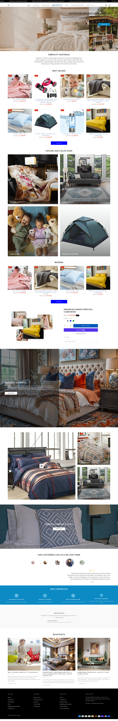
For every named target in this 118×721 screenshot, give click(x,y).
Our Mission (11, 702)
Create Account (38, 700)
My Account (37, 697)
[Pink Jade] (76, 321)
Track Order (37, 704)
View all (59, 143)
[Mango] (65, 321)
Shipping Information (14, 706)
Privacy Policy (63, 706)
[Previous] (31, 562)
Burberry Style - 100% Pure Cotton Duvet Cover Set (89, 462)
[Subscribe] (70, 620)
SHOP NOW (63, 26)
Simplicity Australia (16, 715)
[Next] (86, 562)
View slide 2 (61, 48)
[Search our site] (8, 5)
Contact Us (11, 708)
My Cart (36, 702)
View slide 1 (57, 48)
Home (9, 697)
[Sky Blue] (70, 321)
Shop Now (11, 393)
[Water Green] (73, 321)
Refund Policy (63, 702)
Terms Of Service (64, 708)
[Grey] (68, 321)
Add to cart (85, 325)
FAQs (9, 704)
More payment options (81, 333)
